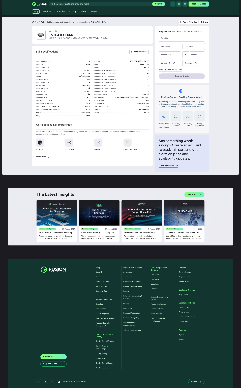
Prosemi (195, 381)
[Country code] (186, 54)
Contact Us (48, 357)
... (37, 22)
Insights (95, 12)
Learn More (41, 157)
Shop (35, 12)
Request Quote (199, 4)
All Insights (192, 194)
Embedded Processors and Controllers (56, 22)
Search (158, 4)
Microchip (53, 31)
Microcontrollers (81, 22)
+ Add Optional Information (170, 69)
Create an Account (166, 165)
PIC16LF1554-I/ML (98, 22)
